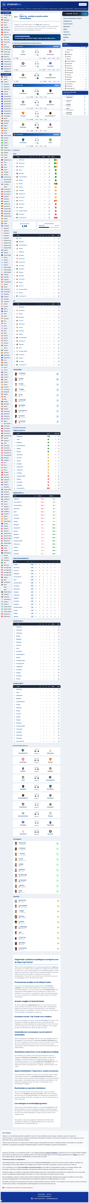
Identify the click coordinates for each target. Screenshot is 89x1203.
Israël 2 (5, 328)
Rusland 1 (6, 482)
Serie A (5, 22)
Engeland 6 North (7, 240)
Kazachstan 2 (7, 357)
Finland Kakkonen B (7, 269)
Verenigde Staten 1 (7, 567)
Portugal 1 (6, 472)
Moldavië (6, 409)
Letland (5, 379)
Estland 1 (6, 250)
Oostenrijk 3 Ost (7, 452)
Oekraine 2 (6, 440)
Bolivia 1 (6, 133)
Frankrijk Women (7, 282)
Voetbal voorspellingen (17, 9)
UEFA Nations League (7, 68)
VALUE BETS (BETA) (68, 23)
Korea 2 (6, 369)
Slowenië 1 (6, 513)
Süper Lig (6, 32)
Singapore (6, 506)
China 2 (5, 169)
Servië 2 (6, 504)
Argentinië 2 (7, 86)
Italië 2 (5, 333)
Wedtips (75, 1154)
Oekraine (6, 438)
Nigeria (5, 421)
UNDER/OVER (66, 26)
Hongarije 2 (6, 301)
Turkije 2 (6, 550)
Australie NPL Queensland (7, 103)
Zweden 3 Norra (7, 606)
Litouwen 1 (6, 387)
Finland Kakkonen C (7, 272)
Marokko (6, 401)
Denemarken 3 (7, 194)
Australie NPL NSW (7, 101)
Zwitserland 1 (7, 614)
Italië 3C (6, 340)
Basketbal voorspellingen (49, 9)
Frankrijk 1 (6, 274)
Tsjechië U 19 (7, 540)
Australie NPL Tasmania (7, 108)
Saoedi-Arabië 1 (7, 489)
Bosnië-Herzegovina (7, 135)
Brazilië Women (7, 150)
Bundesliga (6, 20)
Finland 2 (6, 262)
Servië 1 (6, 501)
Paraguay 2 (6, 460)
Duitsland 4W (7, 213)
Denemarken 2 (7, 191)
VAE (5, 562)
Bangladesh (6, 120)
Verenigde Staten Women (7, 575)
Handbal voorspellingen (66, 9)
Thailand (6, 526)
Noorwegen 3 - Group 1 (7, 430)
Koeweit (6, 365)
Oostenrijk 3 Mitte (7, 450)
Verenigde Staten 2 (7, 570)
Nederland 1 (6, 413)
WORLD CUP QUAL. (7, 592)
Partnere (65, 37)
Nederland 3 (7, 418)
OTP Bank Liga (7, 49)
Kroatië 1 (6, 374)
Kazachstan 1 (7, 355)
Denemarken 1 (7, 189)
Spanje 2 (6, 518)
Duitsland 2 (6, 199)
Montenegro (7, 411)
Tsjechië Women (7, 543)
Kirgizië (5, 362)
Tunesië (6, 545)
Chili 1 (5, 162)
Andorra (6, 81)
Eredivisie (6, 27)
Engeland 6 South (7, 243)
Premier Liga (7, 51)
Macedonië (6, 391)
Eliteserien (6, 56)
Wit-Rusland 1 (7, 582)
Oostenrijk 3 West (7, 455)
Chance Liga (7, 39)
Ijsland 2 (6, 311)
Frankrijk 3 (6, 279)
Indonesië (6, 318)
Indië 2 (5, 316)
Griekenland (7, 289)
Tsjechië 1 (6, 528)
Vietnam (6, 577)
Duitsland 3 (6, 201)
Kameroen (6, 352)
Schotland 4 (6, 499)
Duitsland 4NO (7, 208)
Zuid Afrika (6, 596)
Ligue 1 (5, 25)
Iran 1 (5, 323)
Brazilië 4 (6, 147)
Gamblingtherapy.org (51, 1198)
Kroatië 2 (6, 377)
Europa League (7, 64)
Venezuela (6, 565)
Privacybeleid (41, 1194)
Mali (5, 396)
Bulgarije (6, 152)
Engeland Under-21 (7, 245)
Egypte (5, 223)
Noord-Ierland (7, 423)
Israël (5, 326)
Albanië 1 (6, 77)
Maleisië (6, 394)
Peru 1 (5, 462)
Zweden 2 (6, 604)
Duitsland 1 (6, 196)
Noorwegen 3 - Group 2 (7, 433)
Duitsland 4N (7, 206)
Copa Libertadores (7, 179)
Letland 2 (6, 382)
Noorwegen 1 (7, 426)
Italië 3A (6, 335)
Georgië (6, 284)
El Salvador (6, 225)
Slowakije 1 (6, 509)
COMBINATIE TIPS (67, 21)
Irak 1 (5, 321)
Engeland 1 (6, 228)
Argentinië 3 (7, 89)
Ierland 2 (6, 306)
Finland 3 (6, 264)
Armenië (6, 91)
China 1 (5, 167)
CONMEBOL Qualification (7, 71)
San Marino (6, 487)
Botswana (6, 138)
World (5, 584)
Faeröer (6, 257)
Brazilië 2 (6, 142)
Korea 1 (5, 367)
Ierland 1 (6, 304)
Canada (5, 155)
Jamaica (6, 345)
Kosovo (5, 372)
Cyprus (5, 186)
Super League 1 (7, 59)
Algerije (6, 79)
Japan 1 (5, 347)
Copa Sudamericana (7, 181)
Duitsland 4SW (7, 211)
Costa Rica (6, 184)
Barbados (6, 123)
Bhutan (5, 130)
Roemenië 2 (6, 479)
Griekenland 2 (7, 291)
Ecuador (6, 218)
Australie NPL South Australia (7, 106)
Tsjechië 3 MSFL (7, 538)
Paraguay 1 (6, 457)
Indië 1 (5, 313)
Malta (5, 399)
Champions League (7, 61)
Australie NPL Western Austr (7, 113)
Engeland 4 (6, 235)
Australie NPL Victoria (7, 111)
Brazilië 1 (6, 140)
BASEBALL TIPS (66, 34)
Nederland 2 (7, 416)
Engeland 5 (6, 238)
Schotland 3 (6, 496)
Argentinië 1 (7, 84)
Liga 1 (5, 44)
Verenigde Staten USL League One (7, 572)
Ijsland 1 (6, 308)
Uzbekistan (6, 560)
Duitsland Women (7, 216)
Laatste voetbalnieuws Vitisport (72, 18)
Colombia (6, 172)
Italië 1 (5, 330)
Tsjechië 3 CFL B (7, 535)
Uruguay (6, 555)
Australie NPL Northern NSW (7, 98)
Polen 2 (5, 470)
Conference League (7, 66)
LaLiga (5, 17)
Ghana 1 (5, 286)
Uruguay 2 (6, 557)
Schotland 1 (6, 492)
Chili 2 (5, 164)
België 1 (5, 125)
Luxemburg (6, 389)
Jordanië (6, 350)
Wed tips (5, 9)
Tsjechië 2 (6, 531)
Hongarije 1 (6, 299)
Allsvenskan (6, 54)
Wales (5, 579)
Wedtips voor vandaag (81, 9)
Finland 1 (6, 260)
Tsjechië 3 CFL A (7, 533)
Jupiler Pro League (7, 34)
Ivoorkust (6, 343)
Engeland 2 (6, 230)
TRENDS (65, 29)
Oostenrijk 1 (6, 445)
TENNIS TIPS (66, 32)
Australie (6, 94)
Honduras (6, 296)
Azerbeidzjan (7, 116)
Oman (5, 443)
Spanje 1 (6, 516)
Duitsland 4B (7, 203)
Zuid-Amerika (7, 599)
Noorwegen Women (7, 435)
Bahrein (5, 118)
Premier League (7, 15)
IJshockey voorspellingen (33, 9)
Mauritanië (6, 404)
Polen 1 (5, 467)
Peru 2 (5, 465)
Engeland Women (7, 247)
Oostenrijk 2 (7, 448)
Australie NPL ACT (7, 96)
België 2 (6, 128)
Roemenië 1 (6, 477)
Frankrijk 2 (6, 277)
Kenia (5, 360)
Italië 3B (6, 338)
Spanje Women (7, 521)
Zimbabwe (6, 594)
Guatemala (6, 294)
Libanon (6, 384)
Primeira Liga (7, 29)
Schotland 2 (6, 494)
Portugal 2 (6, 474)
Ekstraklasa (6, 37)
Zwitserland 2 (7, 616)
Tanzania (6, 523)
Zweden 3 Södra (7, 609)
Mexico (5, 406)
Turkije (5, 548)
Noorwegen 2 (7, 428)
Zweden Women (7, 611)
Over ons (49, 1194)
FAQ (64, 40)
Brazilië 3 (6, 145)
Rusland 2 (6, 484)
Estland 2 (6, 252)
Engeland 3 (6, 233)
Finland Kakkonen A (7, 267)
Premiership (7, 42)
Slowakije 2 (6, 511)
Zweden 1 (6, 601)
